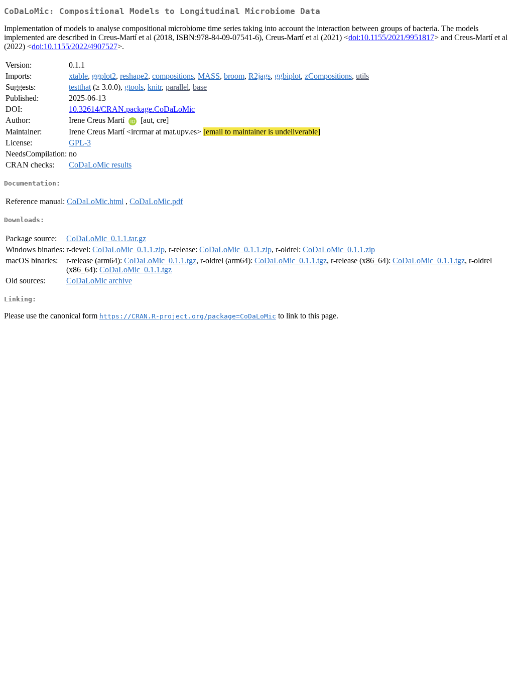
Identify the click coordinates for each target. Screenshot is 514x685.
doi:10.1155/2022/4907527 (74, 46)
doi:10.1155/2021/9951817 (391, 37)
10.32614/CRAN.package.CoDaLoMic (132, 109)
